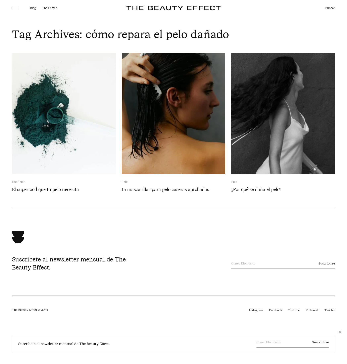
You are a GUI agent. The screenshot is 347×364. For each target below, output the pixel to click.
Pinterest (312, 310)
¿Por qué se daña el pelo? (256, 189)
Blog (33, 8)
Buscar (330, 8)
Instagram (256, 310)
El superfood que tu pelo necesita (45, 189)
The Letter (49, 8)
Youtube (294, 310)
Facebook (275, 310)
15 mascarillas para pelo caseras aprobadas (165, 189)
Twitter (330, 310)
